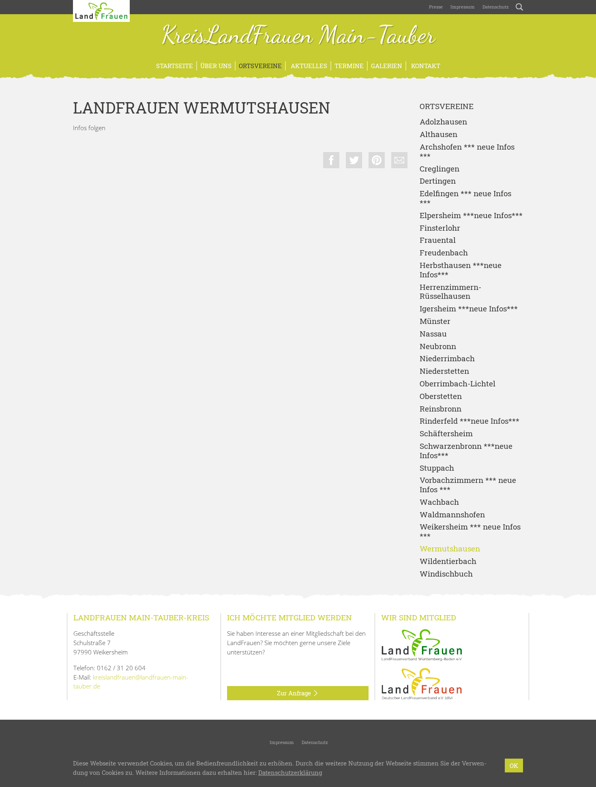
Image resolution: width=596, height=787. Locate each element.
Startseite (174, 66)
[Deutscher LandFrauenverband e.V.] (421, 683)
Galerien (386, 66)
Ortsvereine (260, 66)
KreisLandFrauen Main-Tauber (298, 35)
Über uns (216, 66)
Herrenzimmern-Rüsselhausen (450, 292)
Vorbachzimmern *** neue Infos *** (468, 485)
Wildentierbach (448, 561)
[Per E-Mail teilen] (399, 160)
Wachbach (439, 502)
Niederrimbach (447, 358)
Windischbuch (446, 574)
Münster (435, 321)
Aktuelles (308, 66)
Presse (436, 7)
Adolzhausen (443, 122)
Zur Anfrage (295, 693)
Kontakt (424, 66)
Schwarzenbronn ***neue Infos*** (466, 451)
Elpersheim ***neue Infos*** (471, 215)
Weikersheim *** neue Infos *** (470, 531)
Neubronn (438, 346)
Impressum (462, 7)
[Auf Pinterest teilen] (377, 160)
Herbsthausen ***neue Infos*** (461, 270)
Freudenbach (444, 252)
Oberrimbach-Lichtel (457, 383)
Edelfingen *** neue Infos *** (465, 198)
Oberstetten (441, 396)
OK (514, 765)
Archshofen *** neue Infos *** (467, 151)
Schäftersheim (446, 433)
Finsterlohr (440, 228)
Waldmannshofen (452, 514)
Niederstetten (444, 371)
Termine (349, 66)
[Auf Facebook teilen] (331, 160)
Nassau (433, 334)
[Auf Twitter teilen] (354, 160)
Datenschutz (495, 7)
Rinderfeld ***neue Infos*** (469, 421)
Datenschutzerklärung (290, 772)
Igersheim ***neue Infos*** (469, 308)
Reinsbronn (440, 409)
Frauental (438, 240)
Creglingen (439, 169)
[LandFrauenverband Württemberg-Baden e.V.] (421, 644)
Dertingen (438, 181)
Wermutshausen (450, 548)
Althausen (438, 134)
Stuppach (437, 468)
